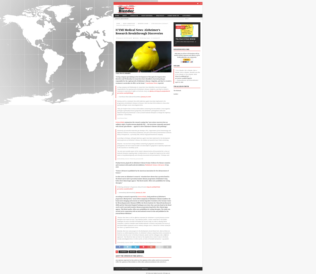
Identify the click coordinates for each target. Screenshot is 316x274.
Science (140, 251)
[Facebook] (201, 3)
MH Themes (145, 268)
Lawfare (176, 94)
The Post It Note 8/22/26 (185, 39)
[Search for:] (192, 18)
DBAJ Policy (160, 15)
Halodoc (137, 38)
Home (117, 15)
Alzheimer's (123, 251)
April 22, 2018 (179, 82)
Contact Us (134, 15)
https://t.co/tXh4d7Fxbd (153, 187)
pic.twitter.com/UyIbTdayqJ (125, 93)
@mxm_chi (153, 91)
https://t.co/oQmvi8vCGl (163, 91)
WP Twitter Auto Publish (151, 273)
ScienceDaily (120, 122)
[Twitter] (197, 3)
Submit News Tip (173, 15)
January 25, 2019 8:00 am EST (125, 38)
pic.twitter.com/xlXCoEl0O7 (125, 189)
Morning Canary (145, 38)
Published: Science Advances (155, 165)
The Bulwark (177, 90)
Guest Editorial (147, 15)
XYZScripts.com (166, 273)
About (124, 15)
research (132, 251)
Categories (186, 15)
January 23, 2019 (146, 96)
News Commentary (129, 23)
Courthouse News (151, 83)
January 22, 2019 (140, 192)
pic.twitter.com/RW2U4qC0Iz (183, 78)
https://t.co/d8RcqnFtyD (182, 76)
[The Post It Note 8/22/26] (187, 30)
